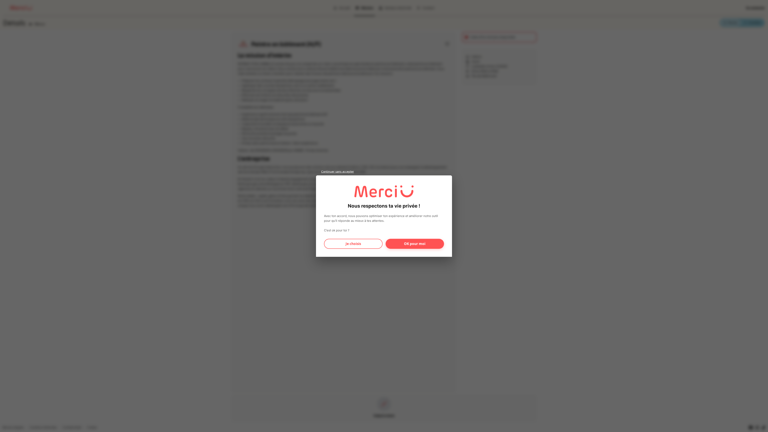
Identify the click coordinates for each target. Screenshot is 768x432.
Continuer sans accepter (337, 171)
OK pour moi (414, 243)
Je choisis (353, 243)
